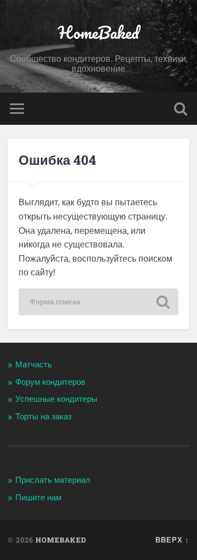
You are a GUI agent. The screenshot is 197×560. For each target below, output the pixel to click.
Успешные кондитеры (56, 399)
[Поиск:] (98, 301)
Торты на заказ (43, 417)
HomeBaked (98, 32)
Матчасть (33, 365)
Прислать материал (52, 480)
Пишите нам (38, 498)
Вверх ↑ (172, 539)
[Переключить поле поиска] (180, 109)
